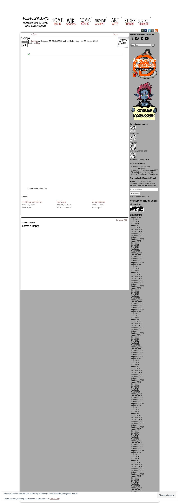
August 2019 (136, 382)
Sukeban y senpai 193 (138, 151)
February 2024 (136, 276)
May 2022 (135, 318)
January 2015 (136, 490)
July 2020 (135, 361)
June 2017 (135, 433)
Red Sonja (61, 202)
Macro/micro (153, 174)
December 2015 (137, 468)
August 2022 (136, 312)
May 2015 (135, 482)
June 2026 (135, 222)
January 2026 (136, 231)
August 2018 (136, 406)
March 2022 (135, 321)
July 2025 (135, 243)
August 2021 (136, 335)
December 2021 (137, 327)
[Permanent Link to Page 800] (133, 140)
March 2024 (135, 274)
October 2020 (136, 355)
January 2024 (136, 278)
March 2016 (135, 462)
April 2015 (135, 484)
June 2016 (135, 457)
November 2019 (137, 376)
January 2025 (136, 255)
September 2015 (137, 474)
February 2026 (136, 229)
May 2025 (135, 247)
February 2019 (136, 394)
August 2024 (136, 265)
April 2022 (135, 319)
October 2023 (136, 284)
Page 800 (133, 142)
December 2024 (137, 257)
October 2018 (136, 402)
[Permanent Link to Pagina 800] (133, 132)
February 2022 (136, 323)
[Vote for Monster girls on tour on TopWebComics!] (137, 211)
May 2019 (135, 388)
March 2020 (135, 368)
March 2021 (135, 345)
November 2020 (137, 353)
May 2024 (135, 271)
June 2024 (135, 269)
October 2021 (136, 331)
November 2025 (137, 235)
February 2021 (136, 347)
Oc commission (98, 202)
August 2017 (136, 429)
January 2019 (136, 396)
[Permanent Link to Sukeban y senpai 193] (133, 149)
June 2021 (135, 339)
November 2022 (137, 306)
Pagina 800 (134, 134)
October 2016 (136, 449)
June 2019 (135, 386)
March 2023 (135, 298)
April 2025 (135, 249)
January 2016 (136, 466)
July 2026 (135, 220)
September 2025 (137, 239)
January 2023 (136, 302)
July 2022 (135, 314)
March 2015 (135, 486)
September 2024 (137, 263)
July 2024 (135, 267)
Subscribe (135, 194)
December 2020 (137, 351)
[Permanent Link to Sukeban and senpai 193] (133, 158)
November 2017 (137, 423)
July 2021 (135, 337)
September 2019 (137, 380)
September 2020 (137, 357)
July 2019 (135, 384)
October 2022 (136, 308)
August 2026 (136, 218)
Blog (38, 43)
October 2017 (136, 425)
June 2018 (135, 410)
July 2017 (135, 431)
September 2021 (137, 333)
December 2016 (137, 445)
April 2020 (135, 366)
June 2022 (135, 316)
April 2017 (135, 437)
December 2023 (137, 280)
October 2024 (136, 261)
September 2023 (137, 286)
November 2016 (137, 447)
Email (153, 30)
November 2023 (137, 282)
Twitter (149, 30)
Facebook (146, 30)
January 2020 (136, 372)
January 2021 (136, 349)
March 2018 (135, 415)
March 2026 (135, 227)
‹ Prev (34, 34)
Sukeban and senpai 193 (139, 160)
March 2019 (135, 392)
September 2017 (137, 427)
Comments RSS (121, 220)
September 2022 (137, 310)
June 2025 (135, 245)
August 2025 (136, 241)
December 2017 (137, 421)
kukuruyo (34, 41)
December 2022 (137, 304)
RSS (156, 30)
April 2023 (135, 296)
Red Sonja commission (32, 202)
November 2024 (137, 259)
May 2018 (135, 411)
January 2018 (136, 419)
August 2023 (136, 288)
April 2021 (135, 343)
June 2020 (135, 363)
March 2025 (135, 251)
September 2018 (137, 404)
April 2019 (135, 390)
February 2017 (136, 441)
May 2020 (135, 365)
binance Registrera (138, 174)
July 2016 (135, 455)
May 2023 (135, 294)
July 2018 (135, 408)
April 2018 (135, 413)
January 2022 (136, 325)
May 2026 (135, 224)
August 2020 (136, 359)
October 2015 (136, 472)
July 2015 (135, 478)
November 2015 (137, 470)
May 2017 (135, 435)
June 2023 (135, 292)
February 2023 (136, 300)
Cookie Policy (55, 499)
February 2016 (136, 464)
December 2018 (137, 398)
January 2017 (136, 443)
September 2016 (137, 451)
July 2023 (135, 290)
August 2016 (136, 453)
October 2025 (136, 237)
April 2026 (135, 225)
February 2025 (136, 253)
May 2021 (135, 341)
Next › (115, 34)
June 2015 (135, 480)
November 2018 (137, 400)
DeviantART (142, 30)
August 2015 (136, 476)
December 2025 (137, 233)
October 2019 (136, 378)
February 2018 (136, 417)
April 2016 (135, 460)
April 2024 (135, 272)
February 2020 (136, 370)
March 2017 (135, 439)
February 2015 (136, 488)
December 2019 (137, 374)
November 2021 (137, 329)
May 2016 (135, 458)
